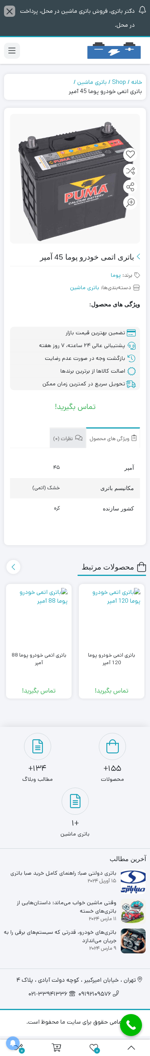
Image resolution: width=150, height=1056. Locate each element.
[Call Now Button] (131, 1025)
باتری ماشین (92, 82)
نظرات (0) (63, 439)
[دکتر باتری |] (114, 50)
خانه (136, 82)
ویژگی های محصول (110, 439)
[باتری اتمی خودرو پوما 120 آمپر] (111, 616)
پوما (116, 275)
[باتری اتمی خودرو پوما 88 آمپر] (39, 616)
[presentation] (13, 567)
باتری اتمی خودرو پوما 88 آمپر (39, 659)
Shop (119, 82)
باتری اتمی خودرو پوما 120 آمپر (111, 659)
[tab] (113, 438)
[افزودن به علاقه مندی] (130, 155)
